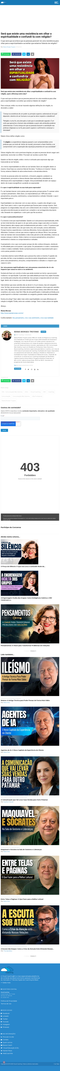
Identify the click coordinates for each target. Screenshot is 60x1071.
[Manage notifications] (4, 1062)
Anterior (27, 651)
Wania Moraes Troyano (26, 332)
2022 (26, 392)
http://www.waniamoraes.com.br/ (12, 313)
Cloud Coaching (36, 392)
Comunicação (6, 396)
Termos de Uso (6, 1004)
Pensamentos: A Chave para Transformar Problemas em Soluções (25, 645)
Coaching (51, 392)
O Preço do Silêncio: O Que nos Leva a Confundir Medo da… (23, 566)
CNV (44, 392)
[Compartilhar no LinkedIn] (28, 54)
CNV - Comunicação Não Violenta (12, 392)
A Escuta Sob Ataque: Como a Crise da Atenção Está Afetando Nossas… (27, 949)
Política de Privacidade (9, 1001)
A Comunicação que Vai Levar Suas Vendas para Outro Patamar (24, 800)
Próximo (33, 651)
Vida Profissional (37, 396)
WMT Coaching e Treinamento (23, 335)
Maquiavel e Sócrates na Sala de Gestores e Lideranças (21, 849)
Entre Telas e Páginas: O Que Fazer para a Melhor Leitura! (22, 899)
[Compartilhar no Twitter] (24, 54)
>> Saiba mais (5, 983)
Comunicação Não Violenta (21, 396)
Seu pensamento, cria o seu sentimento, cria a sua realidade (33, 318)
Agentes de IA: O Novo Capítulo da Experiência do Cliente (22, 750)
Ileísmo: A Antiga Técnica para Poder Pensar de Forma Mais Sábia (25, 700)
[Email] (32, 54)
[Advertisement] (30, 18)
